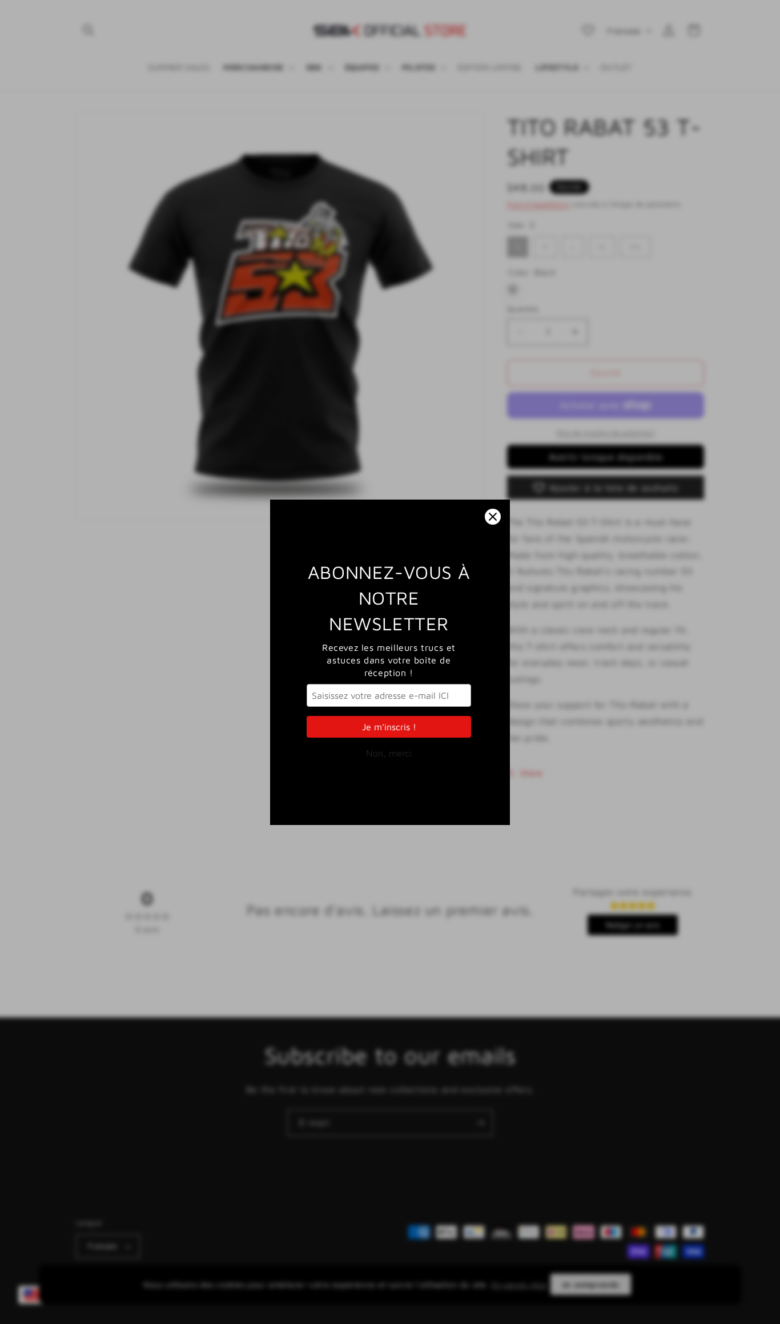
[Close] (493, 517)
